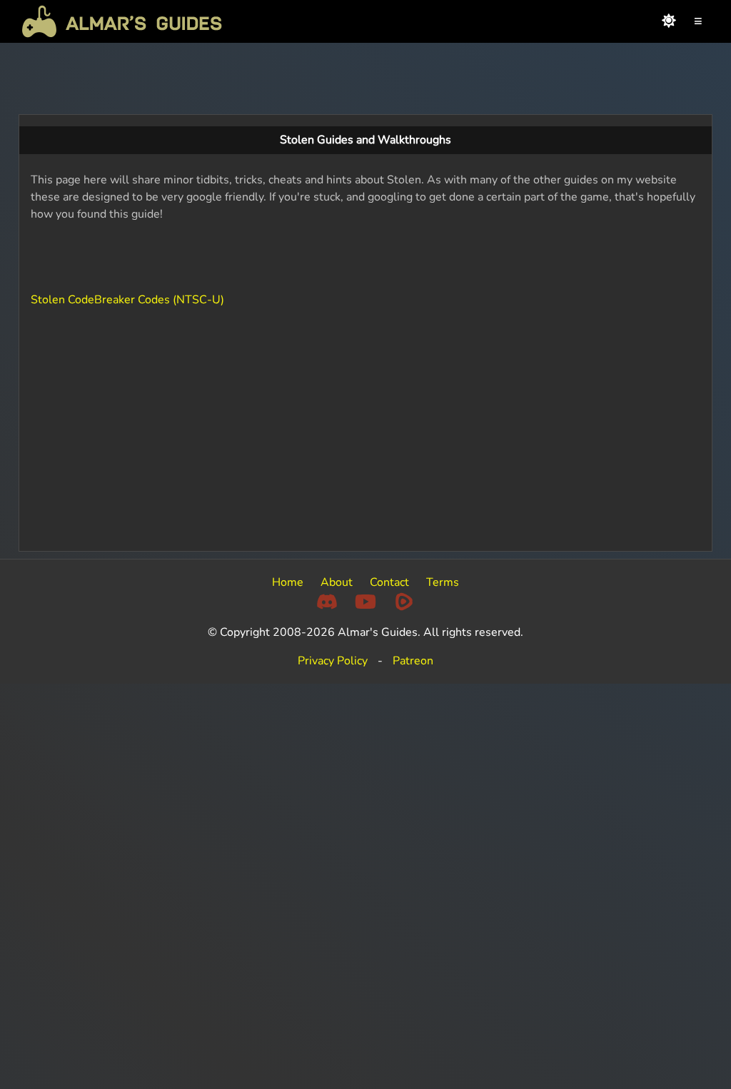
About (337, 582)
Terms (442, 582)
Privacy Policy (333, 661)
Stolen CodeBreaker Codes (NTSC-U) (127, 300)
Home (287, 582)
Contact (389, 582)
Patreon (413, 661)
